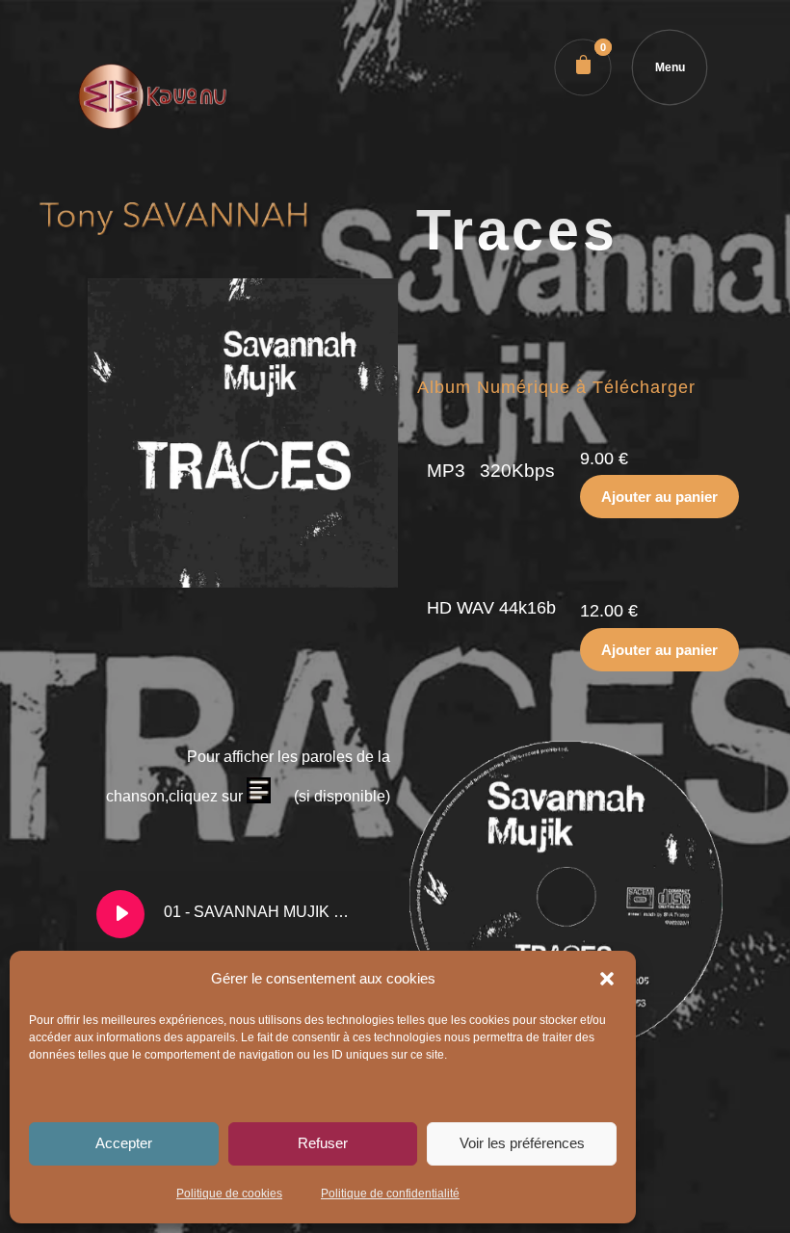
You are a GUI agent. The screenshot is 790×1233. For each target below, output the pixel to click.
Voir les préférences (522, 1143)
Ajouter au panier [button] (659, 496)
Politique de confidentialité (390, 1193)
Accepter (123, 1143)
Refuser (323, 1143)
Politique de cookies (229, 1193)
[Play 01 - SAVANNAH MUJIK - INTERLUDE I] (120, 914)
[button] (607, 978)
